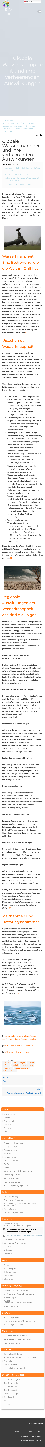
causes (31, 1062)
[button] (22, 1109)
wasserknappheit (22, 1068)
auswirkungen (19, 1062)
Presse (31, 1432)
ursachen (7, 1068)
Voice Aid (39, 1423)
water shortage (9, 1070)
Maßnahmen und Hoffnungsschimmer (19, 184)
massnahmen (27, 1065)
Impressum (36, 1436)
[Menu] (39, 11)
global (15, 1065)
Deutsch (29, 1)
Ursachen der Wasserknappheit (16, 174)
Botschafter (18, 1432)
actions (6, 1062)
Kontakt (24, 1436)
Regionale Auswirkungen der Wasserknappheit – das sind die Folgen (22, 179)
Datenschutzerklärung (31, 1441)
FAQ (39, 1432)
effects (6, 1065)
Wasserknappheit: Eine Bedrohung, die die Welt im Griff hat (22, 169)
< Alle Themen (9, 120)
